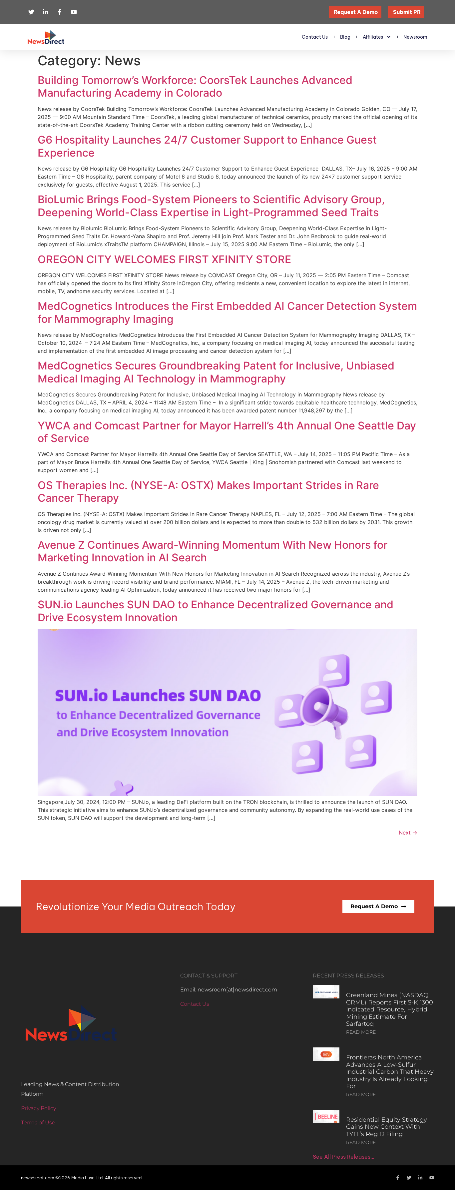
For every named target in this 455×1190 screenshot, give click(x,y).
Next (408, 832)
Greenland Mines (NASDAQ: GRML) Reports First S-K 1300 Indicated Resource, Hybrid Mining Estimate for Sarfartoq (389, 1009)
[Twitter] (409, 1177)
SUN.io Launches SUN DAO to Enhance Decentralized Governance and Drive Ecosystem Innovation (215, 611)
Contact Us (315, 37)
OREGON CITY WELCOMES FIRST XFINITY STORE (164, 259)
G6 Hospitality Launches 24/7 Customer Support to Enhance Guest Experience (207, 146)
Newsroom (415, 37)
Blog (345, 37)
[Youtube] (431, 1177)
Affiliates (373, 37)
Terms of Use (38, 1122)
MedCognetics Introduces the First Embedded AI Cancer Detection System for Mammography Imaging (227, 312)
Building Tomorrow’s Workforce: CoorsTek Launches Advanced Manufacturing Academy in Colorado (195, 86)
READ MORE (361, 1032)
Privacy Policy (38, 1108)
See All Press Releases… (343, 1156)
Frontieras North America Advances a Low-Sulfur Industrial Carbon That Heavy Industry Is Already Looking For (390, 1072)
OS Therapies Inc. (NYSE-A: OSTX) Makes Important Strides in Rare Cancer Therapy (208, 491)
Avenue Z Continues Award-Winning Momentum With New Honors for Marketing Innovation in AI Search (212, 551)
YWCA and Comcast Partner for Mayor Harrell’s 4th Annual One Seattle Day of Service (227, 432)
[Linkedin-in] (420, 1177)
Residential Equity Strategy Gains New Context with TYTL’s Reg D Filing (386, 1127)
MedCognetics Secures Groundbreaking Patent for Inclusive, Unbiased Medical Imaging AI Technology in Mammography (216, 372)
